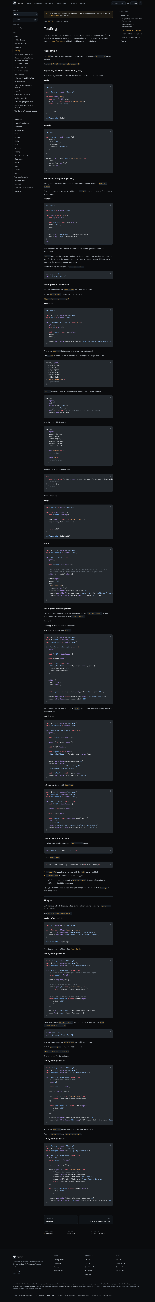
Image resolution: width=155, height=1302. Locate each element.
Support (82, 3)
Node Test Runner (58, 41)
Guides (16, 36)
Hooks (16, 141)
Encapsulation (19, 130)
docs (45, 22)
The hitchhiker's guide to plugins (25, 111)
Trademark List (30, 1286)
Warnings (17, 191)
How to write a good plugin (23, 54)
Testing (17, 51)
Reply (16, 166)
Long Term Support (21, 155)
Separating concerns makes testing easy (132, 20)
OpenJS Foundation (28, 1264)
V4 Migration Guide (21, 67)
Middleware (18, 159)
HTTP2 (16, 144)
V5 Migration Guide (21, 63)
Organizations (61, 3)
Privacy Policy (50, 1295)
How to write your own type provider (23, 106)
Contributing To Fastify (22, 94)
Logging (17, 152)
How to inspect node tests (131, 37)
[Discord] (19, 1272)
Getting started (59, 1260)
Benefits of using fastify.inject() (128, 25)
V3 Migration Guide (21, 71)
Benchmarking (19, 74)
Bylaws (60, 1295)
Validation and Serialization (23, 188)
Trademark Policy (18, 1286)
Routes (16, 173)
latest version (54, 15)
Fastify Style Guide (20, 98)
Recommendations (20, 43)
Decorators (18, 127)
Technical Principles (21, 177)
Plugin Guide (76, 949)
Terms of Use (40, 1295)
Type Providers (19, 180)
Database (17, 47)
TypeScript (18, 184)
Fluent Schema (19, 81)
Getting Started (19, 40)
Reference (18, 119)
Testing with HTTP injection (132, 30)
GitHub (87, 1260)
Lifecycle (17, 148)
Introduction (18, 28)
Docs (29, 3)
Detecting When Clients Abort (24, 78)
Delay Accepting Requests (23, 102)
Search (26, 20)
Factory (17, 137)
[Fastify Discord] (128, 3)
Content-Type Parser (21, 123)
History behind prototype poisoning (23, 86)
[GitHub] (14, 1272)
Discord (87, 1263)
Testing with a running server (132, 34)
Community (73, 3)
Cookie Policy (107, 1295)
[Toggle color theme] (140, 3)
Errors (16, 134)
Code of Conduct (70, 1295)
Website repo (120, 1270)
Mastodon (88, 1274)
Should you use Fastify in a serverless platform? (23, 59)
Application (125, 15)
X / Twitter (88, 1270)
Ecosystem (38, 3)
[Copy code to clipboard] (110, 86)
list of (63, 1286)
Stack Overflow (90, 1267)
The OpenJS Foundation (26, 1295)
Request (17, 170)
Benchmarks (48, 3)
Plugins (16, 162)
